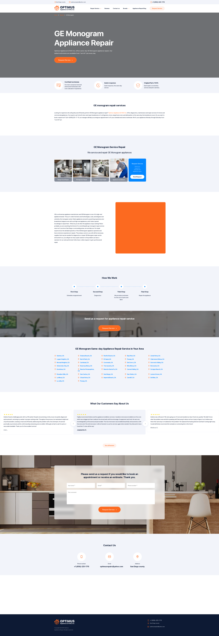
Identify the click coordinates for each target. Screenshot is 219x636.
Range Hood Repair (63, 179)
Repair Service (94, 8)
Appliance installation (119, 180)
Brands (125, 8)
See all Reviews (109, 445)
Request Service (157, 8)
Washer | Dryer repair (100, 179)
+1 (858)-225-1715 (158, 2)
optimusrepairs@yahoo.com (78, 2)
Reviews (107, 8)
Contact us (116, 8)
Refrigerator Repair (81, 179)
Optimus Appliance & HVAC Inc (117, 113)
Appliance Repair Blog (139, 8)
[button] (73, 423)
